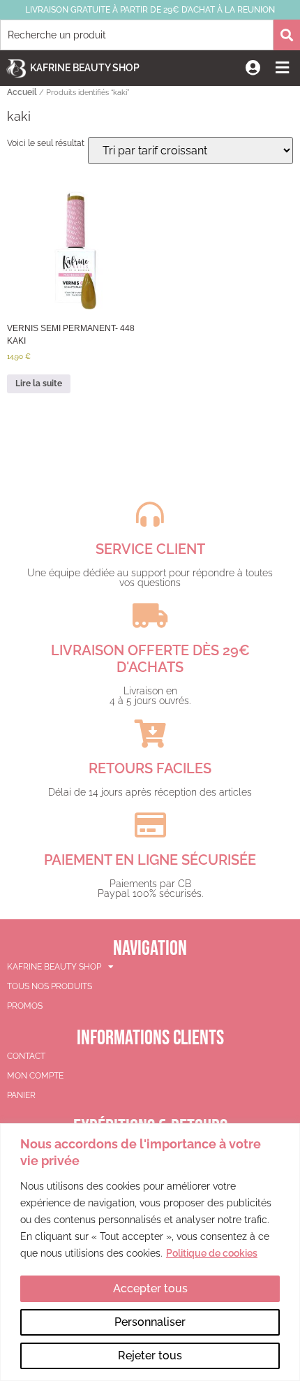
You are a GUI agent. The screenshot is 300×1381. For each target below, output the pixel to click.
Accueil (22, 92)
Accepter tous (150, 1288)
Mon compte (35, 1076)
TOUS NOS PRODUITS (49, 986)
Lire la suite (38, 383)
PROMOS (25, 1006)
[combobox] (136, 35)
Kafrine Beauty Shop (85, 67)
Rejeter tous (150, 1355)
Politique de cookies (211, 1253)
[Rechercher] (286, 35)
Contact (26, 1056)
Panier (21, 1095)
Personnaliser (150, 1322)
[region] (150, 1252)
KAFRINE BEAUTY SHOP (54, 967)
